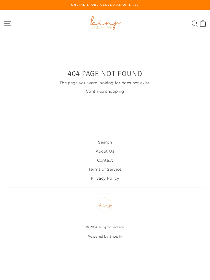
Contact (105, 160)
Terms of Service (104, 169)
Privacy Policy (105, 178)
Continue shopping (105, 91)
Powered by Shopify (105, 236)
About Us (105, 151)
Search (105, 142)
